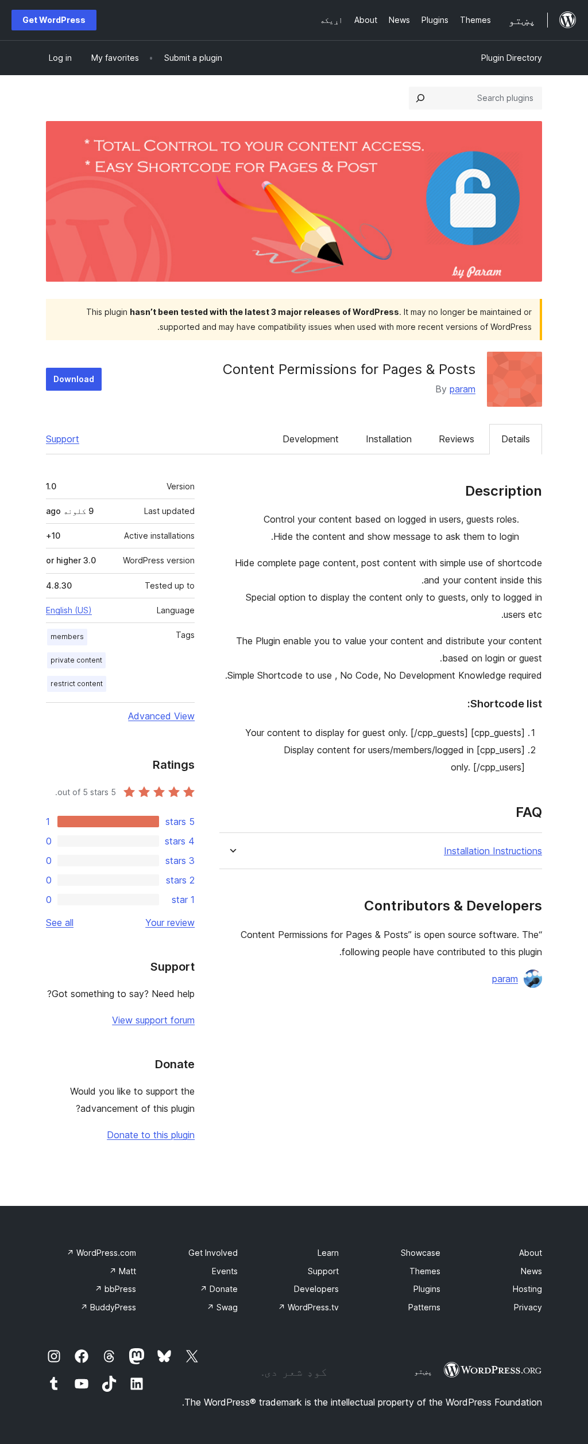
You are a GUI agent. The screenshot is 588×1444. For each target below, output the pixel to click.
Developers (316, 1289)
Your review (170, 922)
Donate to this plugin (151, 1135)
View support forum (153, 1020)
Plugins (426, 1289)
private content (76, 660)
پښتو (423, 1371)
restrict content (77, 683)
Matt (122, 1271)
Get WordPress (54, 20)
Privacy (528, 1307)
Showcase (420, 1253)
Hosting (527, 1289)
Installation (389, 439)
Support (62, 439)
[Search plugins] (420, 98)
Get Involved (213, 1253)
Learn (328, 1253)
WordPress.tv (308, 1307)
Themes (424, 1271)
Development (311, 439)
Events (225, 1271)
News (531, 1271)
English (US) (69, 610)
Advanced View (161, 716)
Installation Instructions (493, 851)
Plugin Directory (511, 58)
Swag (222, 1307)
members (67, 636)
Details (515, 439)
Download (73, 379)
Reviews (456, 439)
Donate (219, 1289)
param (462, 389)
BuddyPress (108, 1307)
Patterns (424, 1307)
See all (60, 922)
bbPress (115, 1289)
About (530, 1253)
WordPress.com (101, 1253)
